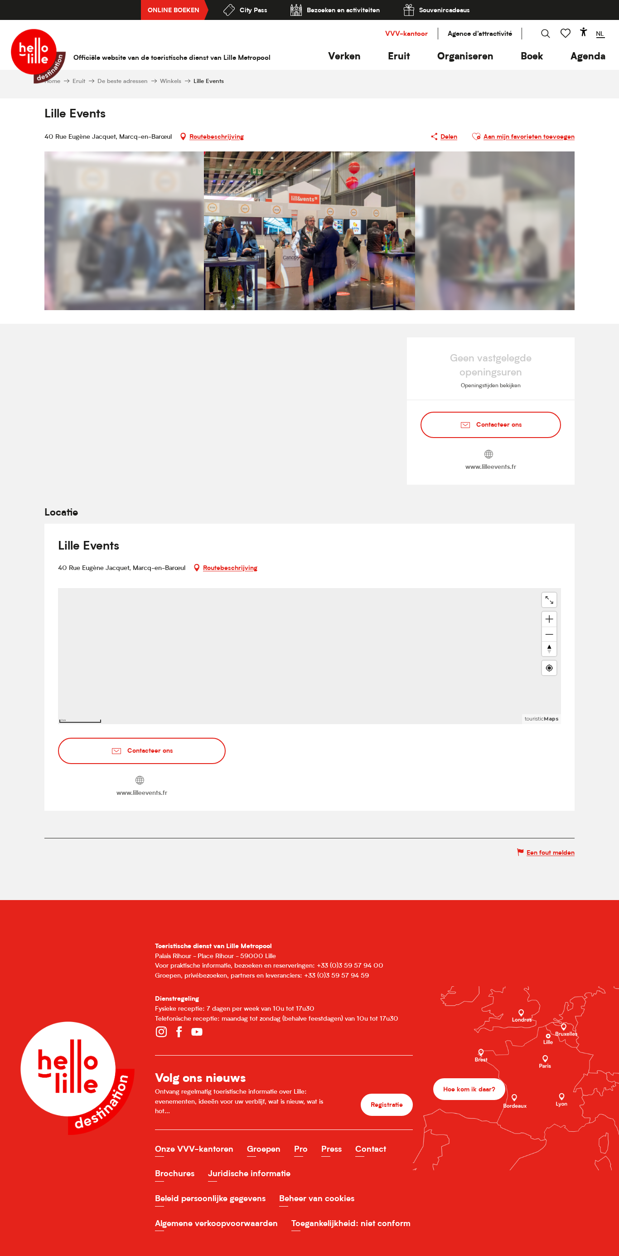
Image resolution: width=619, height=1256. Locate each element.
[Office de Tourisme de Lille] (38, 56)
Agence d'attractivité (480, 33)
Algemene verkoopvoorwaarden (216, 1223)
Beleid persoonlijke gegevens (210, 1198)
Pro (301, 1149)
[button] (344, 56)
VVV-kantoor (406, 33)
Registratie (387, 1104)
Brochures (174, 1173)
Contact (370, 1149)
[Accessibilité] (583, 31)
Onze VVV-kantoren (194, 1149)
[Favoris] (566, 33)
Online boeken (173, 9)
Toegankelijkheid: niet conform (351, 1223)
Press (331, 1149)
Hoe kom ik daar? (469, 1088)
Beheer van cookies (316, 1198)
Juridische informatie (249, 1173)
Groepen (263, 1149)
